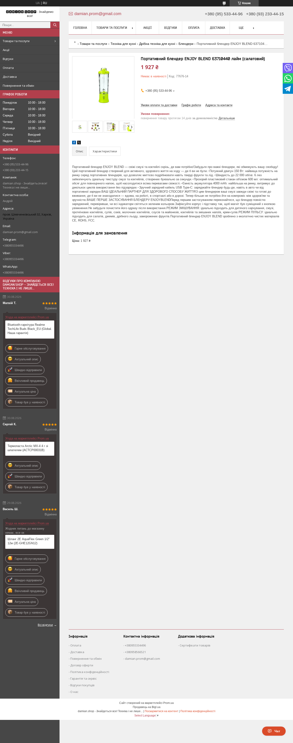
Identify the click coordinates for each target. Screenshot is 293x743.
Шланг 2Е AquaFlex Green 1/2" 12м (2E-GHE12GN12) (29, 541)
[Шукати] (55, 25)
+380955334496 (135, 645)
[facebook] (74, 143)
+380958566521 (135, 652)
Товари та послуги (16, 41)
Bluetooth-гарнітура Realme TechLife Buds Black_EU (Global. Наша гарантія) (30, 329)
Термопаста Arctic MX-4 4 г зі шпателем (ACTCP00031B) (28, 448)
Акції (6, 50)
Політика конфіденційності (89, 672)
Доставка (10, 77)
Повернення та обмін (18, 85)
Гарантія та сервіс (83, 678)
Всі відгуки (45, 625)
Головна (80, 28)
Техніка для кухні (123, 44)
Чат (277, 731)
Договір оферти (81, 665)
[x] (79, 143)
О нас (74, 692)
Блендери (186, 44)
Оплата (8, 68)
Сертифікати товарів (195, 645)
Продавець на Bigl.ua (146, 707)
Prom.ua (168, 703)
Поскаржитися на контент (161, 711)
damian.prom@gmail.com (20, 232)
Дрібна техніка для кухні (157, 44)
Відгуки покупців (82, 685)
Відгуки (8, 59)
